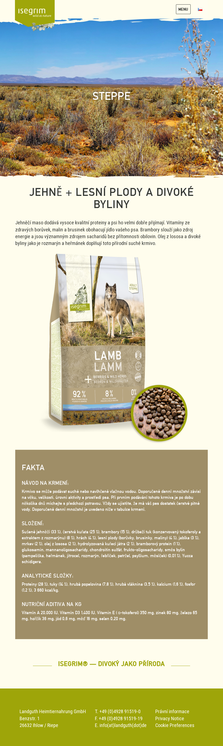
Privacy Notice (169, 718)
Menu (183, 9)
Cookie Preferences (174, 725)
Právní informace (172, 711)
